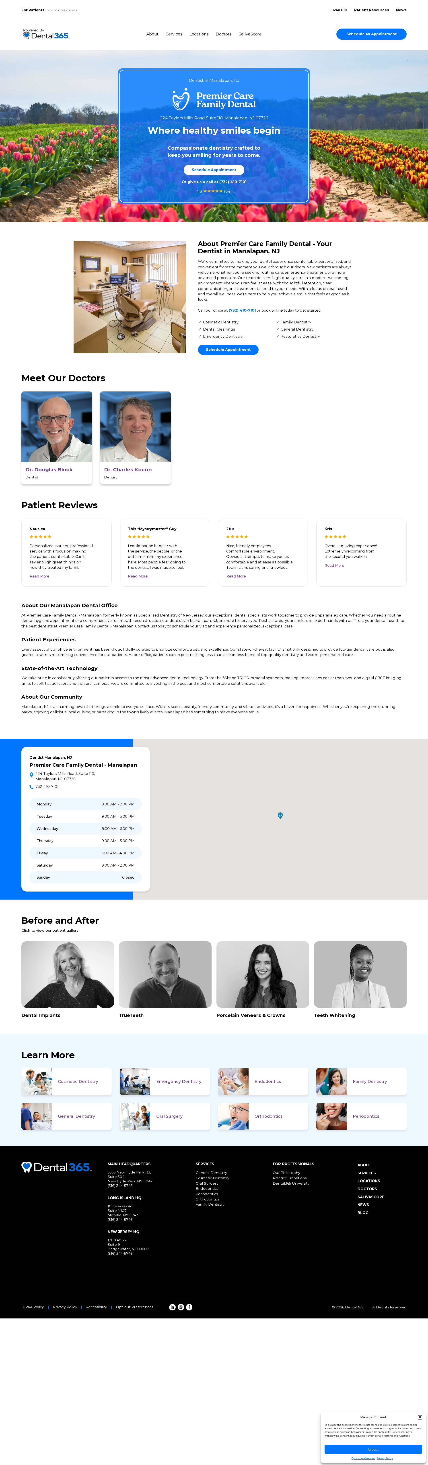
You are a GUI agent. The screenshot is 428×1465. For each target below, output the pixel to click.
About (152, 34)
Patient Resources (371, 10)
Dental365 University (291, 1183)
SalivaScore (250, 34)
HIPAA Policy (32, 1307)
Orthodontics (268, 1116)
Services (174, 34)
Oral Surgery (169, 1116)
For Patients (32, 10)
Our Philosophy (286, 1173)
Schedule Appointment (214, 170)
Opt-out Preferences (134, 1307)
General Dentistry (76, 1116)
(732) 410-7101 (233, 182)
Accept (373, 1449)
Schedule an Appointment (371, 34)
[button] (420, 1417)
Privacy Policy (385, 1458)
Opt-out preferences (363, 1458)
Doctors (223, 34)
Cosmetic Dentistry (78, 1081)
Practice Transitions (290, 1178)
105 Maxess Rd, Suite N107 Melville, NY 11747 (123, 1210)
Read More (39, 576)
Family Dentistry (370, 1081)
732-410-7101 (46, 786)
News (401, 10)
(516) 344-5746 (120, 1186)
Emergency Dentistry (178, 1081)
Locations (199, 34)
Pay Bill (340, 10)
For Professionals (62, 10)
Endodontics (268, 1081)
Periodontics (366, 1116)
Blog (363, 1213)
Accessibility (96, 1307)
